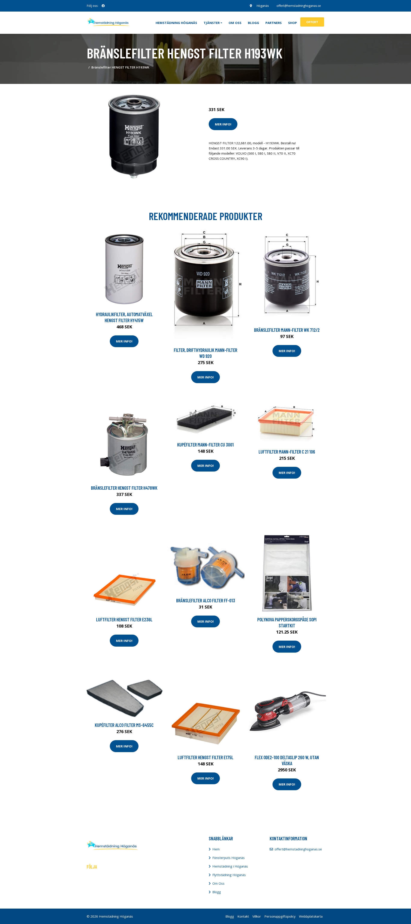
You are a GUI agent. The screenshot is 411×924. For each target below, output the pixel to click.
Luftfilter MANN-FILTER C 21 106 (287, 451)
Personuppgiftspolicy (280, 916)
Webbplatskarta (311, 916)
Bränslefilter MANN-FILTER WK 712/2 (287, 330)
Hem (216, 849)
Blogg (253, 23)
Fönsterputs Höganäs (228, 858)
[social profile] (103, 6)
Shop (292, 23)
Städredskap (237, 91)
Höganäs (262, 6)
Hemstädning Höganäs (176, 23)
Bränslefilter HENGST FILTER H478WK (124, 488)
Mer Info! (223, 124)
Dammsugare (258, 91)
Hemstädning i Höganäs (230, 866)
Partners (273, 23)
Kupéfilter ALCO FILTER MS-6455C (124, 725)
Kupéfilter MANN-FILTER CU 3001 (205, 444)
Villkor (256, 916)
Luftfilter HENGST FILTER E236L (124, 619)
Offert (312, 22)
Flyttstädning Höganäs (229, 875)
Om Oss (218, 883)
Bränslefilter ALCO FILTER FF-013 (205, 600)
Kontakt (243, 916)
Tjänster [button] (212, 23)
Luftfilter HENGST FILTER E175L (205, 757)
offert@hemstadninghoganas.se (299, 6)
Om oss (235, 23)
